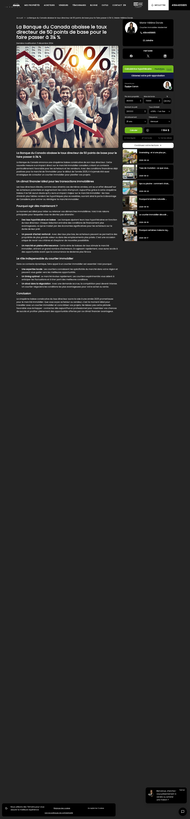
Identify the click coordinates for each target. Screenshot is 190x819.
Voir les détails (166, 138)
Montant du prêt (131, 107)
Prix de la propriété (132, 96)
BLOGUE (94, 5)
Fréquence (153, 117)
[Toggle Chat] (183, 812)
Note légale (131, 138)
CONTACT (117, 5)
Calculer (133, 130)
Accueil (19, 18)
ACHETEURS (49, 5)
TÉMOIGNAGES (79, 5)
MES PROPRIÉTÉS (32, 5)
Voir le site (148, 138)
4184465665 (179, 5)
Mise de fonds (149, 96)
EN (124, 5)
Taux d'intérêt (154, 107)
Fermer (182, 790)
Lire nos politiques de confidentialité (59, 813)
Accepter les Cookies (96, 808)
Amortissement (131, 117)
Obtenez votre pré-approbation (148, 75)
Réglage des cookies (62, 808)
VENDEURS (63, 5)
